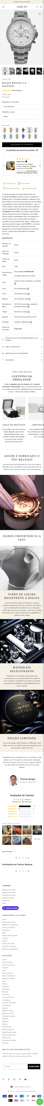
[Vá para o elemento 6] (39, 71)
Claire (4, 981)
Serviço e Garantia (8, 928)
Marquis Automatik (8, 1016)
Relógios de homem (8, 890)
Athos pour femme (8, 978)
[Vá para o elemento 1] (5, 71)
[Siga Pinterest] (20, 1079)
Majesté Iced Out (8, 1013)
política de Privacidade (9, 936)
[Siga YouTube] (25, 1079)
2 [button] (19, 858)
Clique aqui (18, 328)
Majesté (4, 1008)
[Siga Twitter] (9, 1079)
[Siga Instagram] (14, 1079)
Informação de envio (9, 922)
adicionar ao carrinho (22, 145)
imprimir (4, 941)
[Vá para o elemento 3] (19, 71)
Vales (4, 903)
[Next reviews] (40, 165)
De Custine (6, 989)
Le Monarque (6, 1005)
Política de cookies (8, 944)
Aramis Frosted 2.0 (8, 965)
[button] (7, 90)
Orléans (5, 1024)
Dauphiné (5, 987)
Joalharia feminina (8, 898)
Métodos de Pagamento (10, 925)
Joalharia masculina (8, 895)
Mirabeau (5, 1019)
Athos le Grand (7, 973)
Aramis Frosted (7, 962)
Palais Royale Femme (9, 1032)
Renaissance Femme (9, 1040)
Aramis (4, 960)
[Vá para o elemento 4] (26, 71)
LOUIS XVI (6, 79)
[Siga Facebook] (3, 1079)
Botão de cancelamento (10, 949)
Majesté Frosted (7, 1011)
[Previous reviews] (4, 165)
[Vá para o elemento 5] (32, 71)
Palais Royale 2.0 (8, 1030)
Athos (4, 970)
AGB (3, 933)
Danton (4, 984)
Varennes (5, 1043)
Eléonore (5, 992)
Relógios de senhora (9, 892)
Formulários (6, 930)
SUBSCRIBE (34, 1067)
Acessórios (6, 901)
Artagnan (5, 968)
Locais (4, 919)
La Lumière (6, 995)
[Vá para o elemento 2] (12, 71)
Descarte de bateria (9, 946)
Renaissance (6, 1038)
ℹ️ (15, 283)
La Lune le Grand (8, 997)
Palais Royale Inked (8, 1035)
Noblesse (5, 1021)
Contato (5, 938)
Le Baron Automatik (9, 1003)
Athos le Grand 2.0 (8, 976)
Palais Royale (6, 1027)
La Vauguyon (6, 1000)
